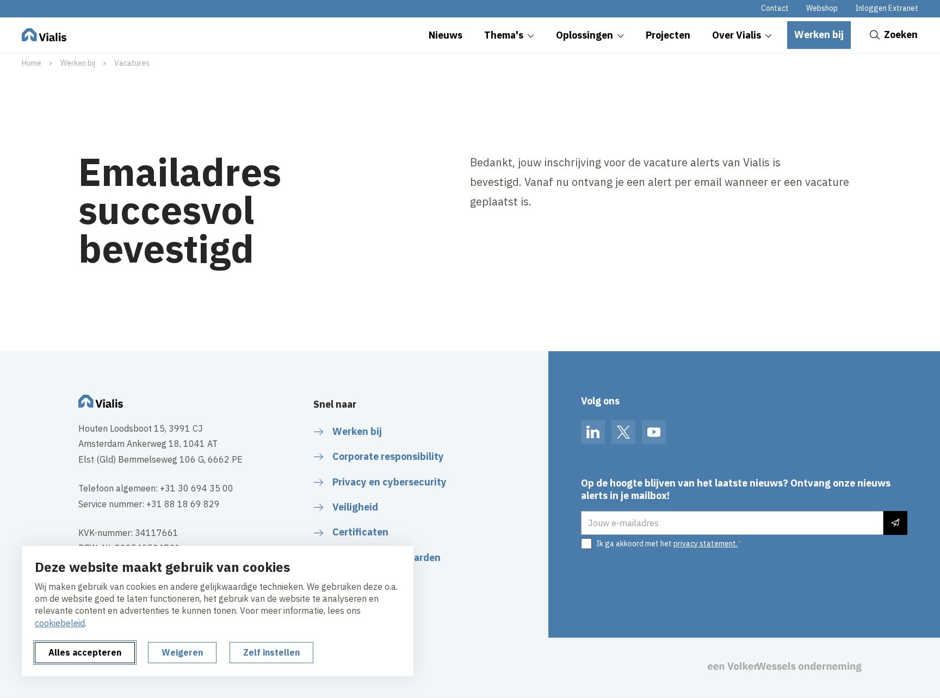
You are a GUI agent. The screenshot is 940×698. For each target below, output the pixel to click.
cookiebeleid (60, 623)
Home (31, 63)
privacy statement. (705, 544)
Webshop (822, 8)
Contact (775, 8)
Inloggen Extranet (886, 8)
